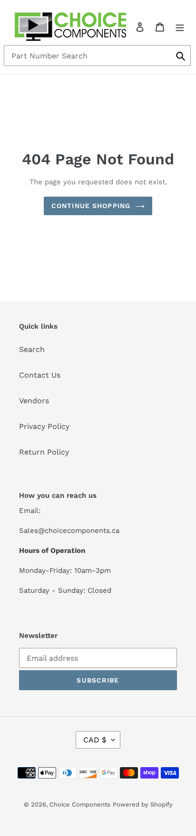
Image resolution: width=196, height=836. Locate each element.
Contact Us (39, 375)
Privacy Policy (44, 426)
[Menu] (180, 26)
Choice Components (79, 804)
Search (32, 349)
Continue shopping (90, 205)
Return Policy (44, 451)
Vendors (34, 400)
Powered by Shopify (143, 804)
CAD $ (95, 739)
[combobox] (97, 55)
